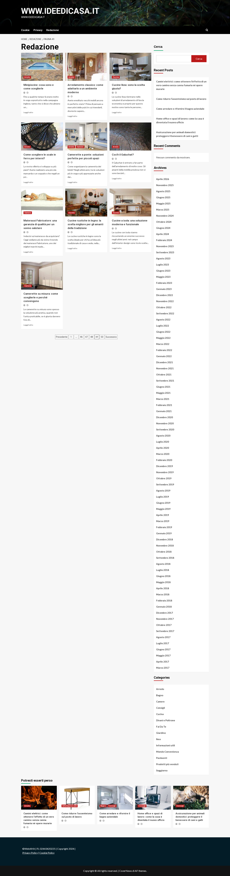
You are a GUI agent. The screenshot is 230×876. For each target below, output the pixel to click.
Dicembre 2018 (164, 539)
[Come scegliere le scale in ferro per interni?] (42, 136)
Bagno (159, 695)
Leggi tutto (28, 112)
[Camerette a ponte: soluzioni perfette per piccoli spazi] (86, 136)
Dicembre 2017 (164, 612)
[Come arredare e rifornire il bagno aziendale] (115, 798)
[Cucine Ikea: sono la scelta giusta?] (130, 67)
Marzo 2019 (162, 521)
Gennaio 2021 (164, 411)
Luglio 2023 (162, 264)
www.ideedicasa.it (60, 11)
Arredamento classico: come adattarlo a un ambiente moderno (85, 88)
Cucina (116, 77)
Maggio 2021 (163, 392)
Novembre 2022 (165, 301)
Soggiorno (161, 770)
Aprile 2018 (162, 588)
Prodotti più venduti (167, 764)
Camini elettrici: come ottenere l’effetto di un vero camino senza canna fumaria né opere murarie (181, 85)
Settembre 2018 (165, 557)
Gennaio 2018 (164, 606)
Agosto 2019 (163, 490)
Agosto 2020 (163, 435)
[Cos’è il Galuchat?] (130, 136)
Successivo (111, 337)
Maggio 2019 (163, 508)
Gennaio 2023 (164, 289)
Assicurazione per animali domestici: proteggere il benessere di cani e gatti (177, 134)
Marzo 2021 (162, 399)
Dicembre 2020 (164, 417)
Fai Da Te (161, 726)
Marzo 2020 (162, 453)
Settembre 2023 (165, 252)
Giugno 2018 (163, 576)
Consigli (160, 707)
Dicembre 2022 (164, 295)
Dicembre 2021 (164, 362)
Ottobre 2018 (163, 551)
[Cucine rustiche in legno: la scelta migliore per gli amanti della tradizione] (86, 202)
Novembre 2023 (165, 246)
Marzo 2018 (162, 594)
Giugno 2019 (163, 502)
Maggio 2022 (163, 337)
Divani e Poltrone (165, 720)
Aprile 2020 (162, 447)
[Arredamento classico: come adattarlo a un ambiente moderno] (86, 67)
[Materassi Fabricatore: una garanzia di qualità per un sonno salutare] (42, 202)
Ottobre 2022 (163, 307)
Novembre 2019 (165, 472)
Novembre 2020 (165, 423)
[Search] (207, 30)
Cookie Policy (46, 852)
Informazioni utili (165, 745)
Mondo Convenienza (167, 751)
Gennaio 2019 (164, 533)
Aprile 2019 (162, 515)
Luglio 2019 (162, 496)
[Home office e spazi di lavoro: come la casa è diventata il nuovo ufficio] (153, 798)
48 (91, 337)
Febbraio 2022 (164, 350)
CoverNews (125, 870)
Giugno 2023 (163, 270)
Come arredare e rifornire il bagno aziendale (180, 108)
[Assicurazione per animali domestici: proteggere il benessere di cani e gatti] (191, 798)
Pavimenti (161, 757)
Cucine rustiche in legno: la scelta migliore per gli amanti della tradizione (85, 224)
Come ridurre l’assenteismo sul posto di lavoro (181, 98)
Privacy (37, 30)
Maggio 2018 (163, 582)
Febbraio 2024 (164, 240)
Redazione (52, 30)
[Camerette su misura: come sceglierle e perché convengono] (42, 276)
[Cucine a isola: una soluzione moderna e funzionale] (130, 202)
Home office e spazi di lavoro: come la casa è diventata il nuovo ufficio (180, 120)
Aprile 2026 (162, 179)
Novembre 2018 (165, 545)
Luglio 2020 (162, 441)
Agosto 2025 (163, 191)
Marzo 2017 (162, 667)
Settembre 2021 (165, 380)
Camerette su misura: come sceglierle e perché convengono (40, 297)
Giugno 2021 (163, 386)
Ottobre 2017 (163, 625)
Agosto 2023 (163, 258)
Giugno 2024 (163, 227)
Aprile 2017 (162, 661)
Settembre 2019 (165, 484)
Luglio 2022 (162, 325)
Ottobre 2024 (163, 221)
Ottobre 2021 (163, 374)
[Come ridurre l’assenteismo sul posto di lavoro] (77, 798)
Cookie (25, 30)
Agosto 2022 (163, 319)
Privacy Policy (30, 852)
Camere (80, 147)
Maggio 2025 (163, 203)
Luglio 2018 (162, 570)
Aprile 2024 (162, 234)
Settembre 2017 (165, 631)
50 (102, 337)
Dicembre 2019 (164, 466)
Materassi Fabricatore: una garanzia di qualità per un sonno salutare (40, 224)
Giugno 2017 (163, 649)
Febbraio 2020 (164, 460)
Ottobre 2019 (163, 478)
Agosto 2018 (163, 563)
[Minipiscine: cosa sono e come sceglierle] (42, 67)
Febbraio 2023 (164, 282)
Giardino (161, 732)
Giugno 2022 (163, 331)
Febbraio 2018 (164, 600)
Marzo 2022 (162, 344)
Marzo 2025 (162, 209)
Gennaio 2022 (164, 356)
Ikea (158, 739)
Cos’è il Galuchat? (123, 154)
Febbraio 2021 (164, 405)
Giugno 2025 (163, 197)
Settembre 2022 (165, 313)
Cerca (158, 46)
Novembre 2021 (165, 368)
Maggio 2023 (163, 276)
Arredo (27, 77)
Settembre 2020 (165, 429)
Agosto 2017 (163, 637)
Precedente (61, 337)
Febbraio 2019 (164, 527)
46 (81, 337)
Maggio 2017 (163, 655)
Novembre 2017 (165, 618)
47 (86, 337)
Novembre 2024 (165, 215)
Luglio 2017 (162, 643)
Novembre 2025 (165, 185)
